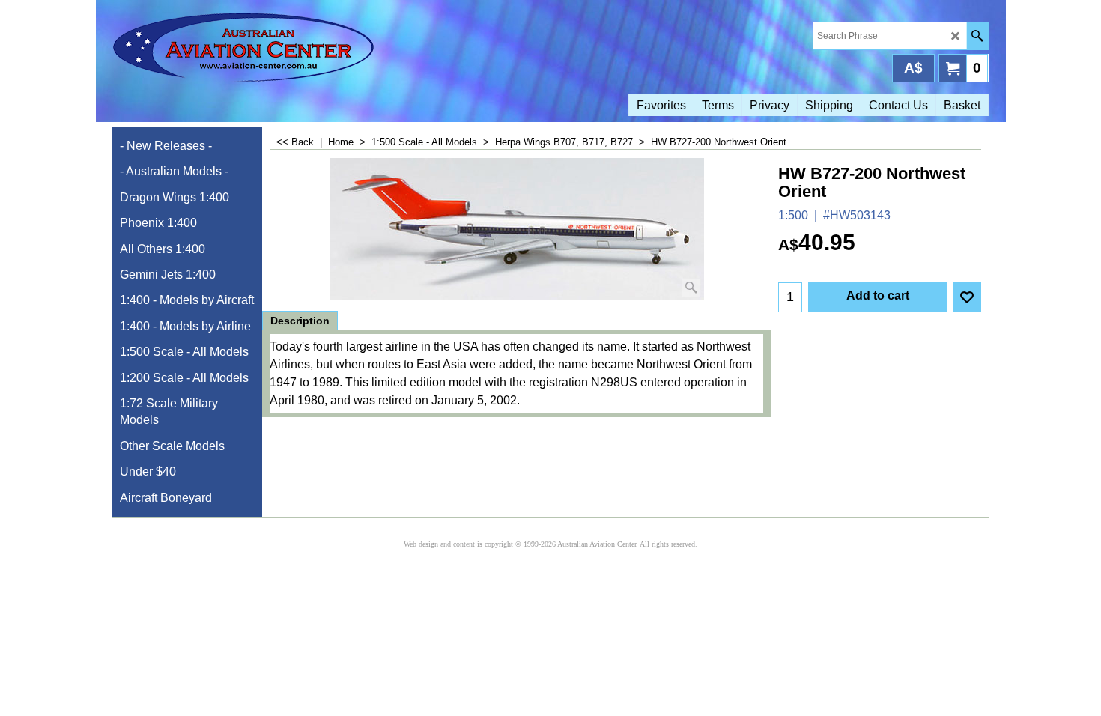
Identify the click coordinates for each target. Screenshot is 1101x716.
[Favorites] (967, 297)
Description (300, 321)
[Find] (977, 35)
